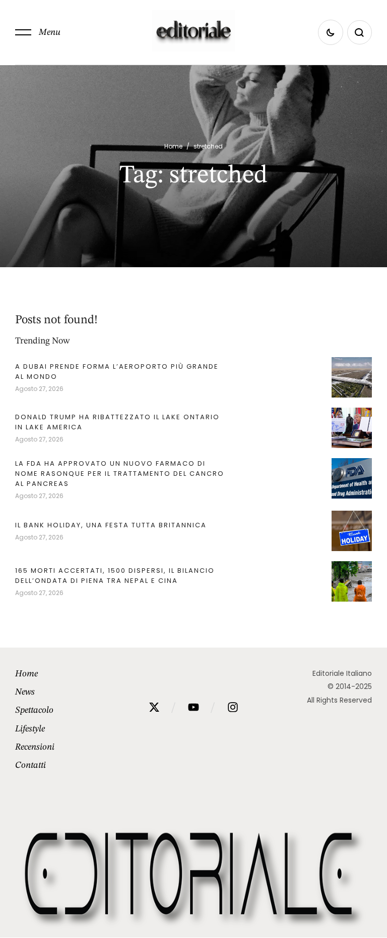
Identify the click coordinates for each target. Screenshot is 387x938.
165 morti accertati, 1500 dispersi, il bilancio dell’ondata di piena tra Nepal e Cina (115, 575)
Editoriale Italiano (342, 673)
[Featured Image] (352, 377)
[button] (37, 32)
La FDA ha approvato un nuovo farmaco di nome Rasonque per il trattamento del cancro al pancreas (119, 473)
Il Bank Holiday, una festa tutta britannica (111, 525)
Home (173, 146)
